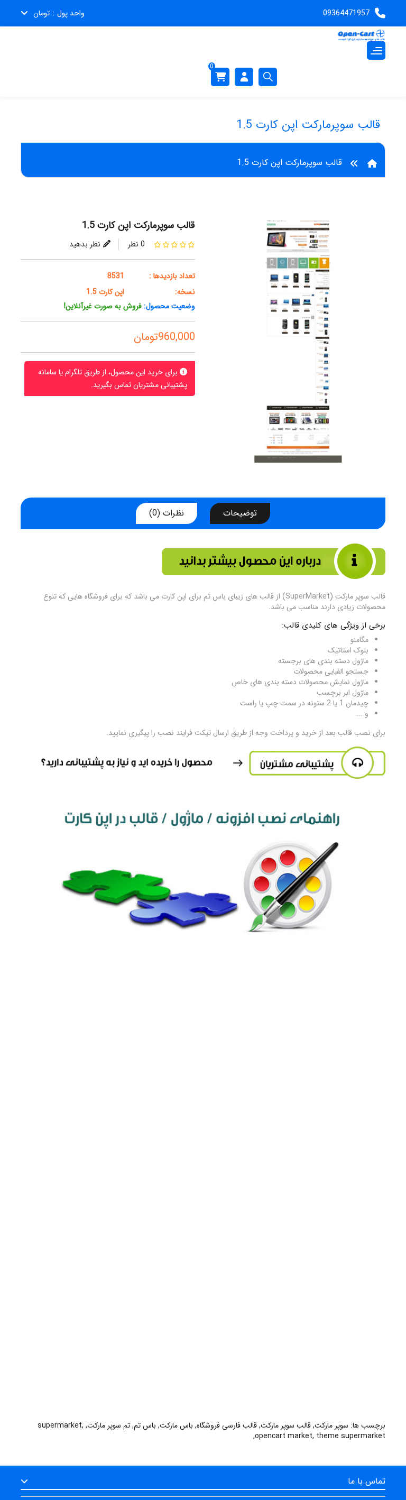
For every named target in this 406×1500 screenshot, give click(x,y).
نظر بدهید (84, 244)
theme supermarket (350, 1436)
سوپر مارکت (331, 1425)
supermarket (60, 1425)
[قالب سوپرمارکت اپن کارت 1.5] (298, 345)
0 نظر (136, 244)
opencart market (283, 1436)
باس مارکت (176, 1425)
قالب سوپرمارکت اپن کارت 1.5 (289, 162)
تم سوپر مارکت (108, 1425)
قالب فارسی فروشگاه (227, 1425)
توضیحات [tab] (240, 513)
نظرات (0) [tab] (166, 513)
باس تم (145, 1425)
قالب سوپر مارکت (286, 1425)
